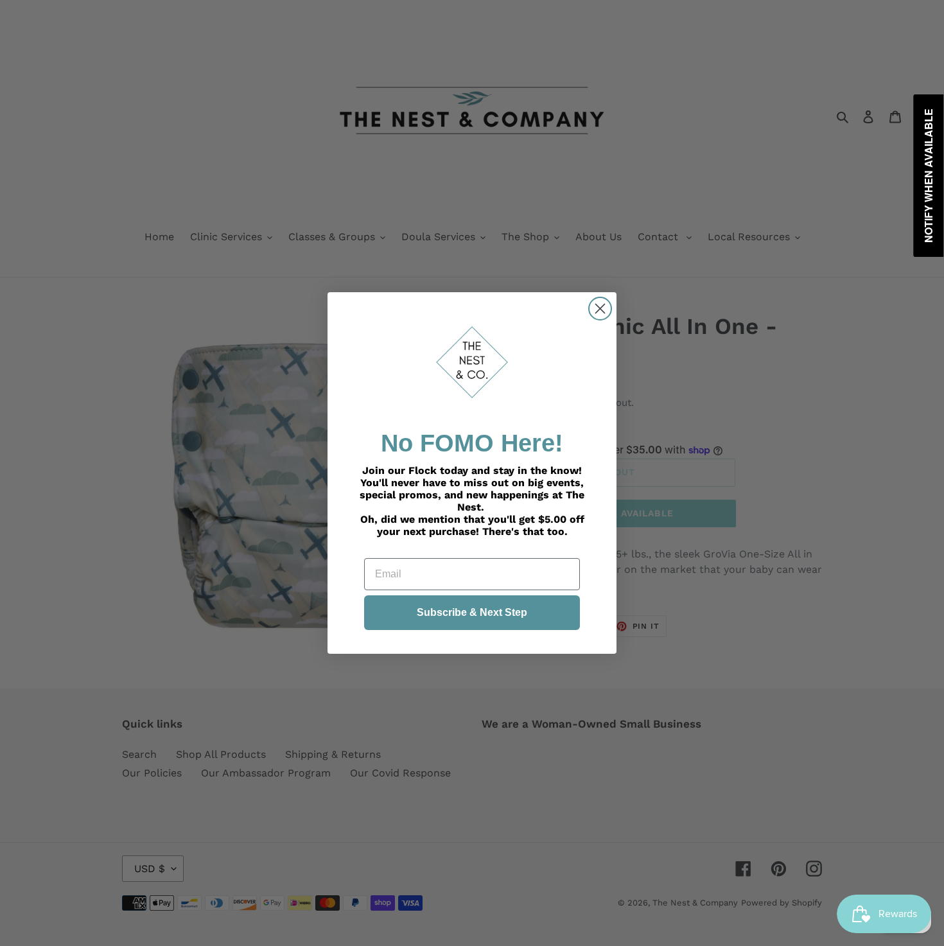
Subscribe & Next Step (472, 612)
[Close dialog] (600, 308)
